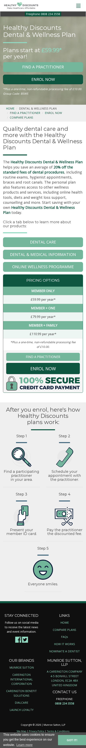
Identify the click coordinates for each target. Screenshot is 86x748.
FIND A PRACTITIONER (43, 67)
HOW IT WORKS (64, 644)
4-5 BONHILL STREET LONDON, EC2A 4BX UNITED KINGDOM (64, 680)
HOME (10, 108)
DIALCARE (21, 702)
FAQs (64, 637)
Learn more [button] (24, 745)
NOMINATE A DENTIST (64, 651)
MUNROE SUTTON (21, 667)
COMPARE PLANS (21, 117)
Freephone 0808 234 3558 (43, 14)
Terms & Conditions (58, 731)
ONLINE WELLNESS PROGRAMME (43, 266)
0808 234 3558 (64, 703)
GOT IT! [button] (72, 740)
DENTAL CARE (43, 242)
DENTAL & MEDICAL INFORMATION (43, 254)
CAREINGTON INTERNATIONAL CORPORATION (21, 679)
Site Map (21, 731)
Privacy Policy (36, 731)
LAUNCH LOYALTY (21, 710)
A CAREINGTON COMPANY (64, 671)
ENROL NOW (43, 79)
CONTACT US (65, 692)
